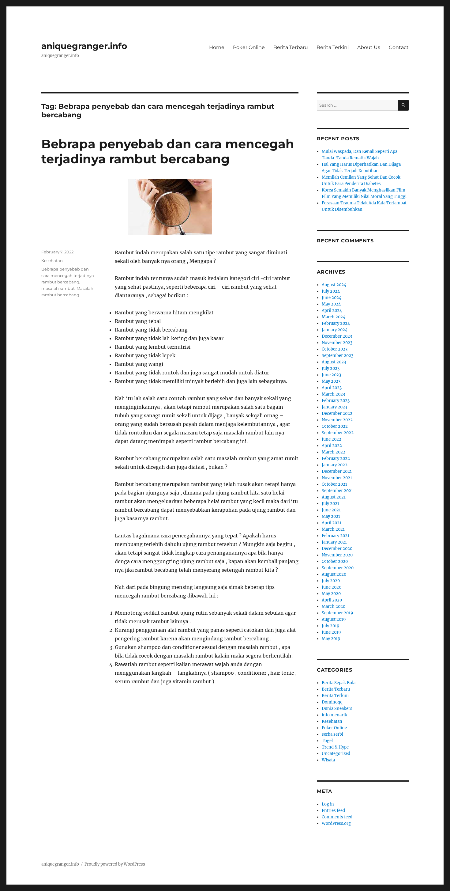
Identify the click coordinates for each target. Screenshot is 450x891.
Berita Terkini (333, 47)
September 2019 (337, 613)
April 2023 (332, 387)
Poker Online (249, 47)
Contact (399, 47)
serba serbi (332, 734)
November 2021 (337, 477)
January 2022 (334, 465)
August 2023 (334, 362)
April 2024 (332, 310)
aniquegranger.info (84, 46)
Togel (327, 740)
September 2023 (337, 355)
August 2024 (334, 284)
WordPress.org (336, 823)
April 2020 (332, 600)
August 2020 (334, 574)
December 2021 (337, 471)
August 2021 (334, 497)
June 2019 (331, 632)
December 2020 (337, 548)
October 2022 (335, 426)
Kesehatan (52, 260)
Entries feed (333, 810)
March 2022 (333, 452)
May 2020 (331, 593)
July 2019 (330, 625)
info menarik (334, 715)
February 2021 (335, 535)
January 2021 (334, 542)
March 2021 (333, 529)
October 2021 (334, 484)
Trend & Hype (335, 747)
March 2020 (333, 606)
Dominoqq (332, 702)
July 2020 (331, 580)
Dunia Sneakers (337, 708)
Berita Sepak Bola (338, 682)
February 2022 (336, 458)
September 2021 (337, 490)
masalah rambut (58, 288)
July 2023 (330, 368)
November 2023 (337, 342)
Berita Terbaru (290, 47)
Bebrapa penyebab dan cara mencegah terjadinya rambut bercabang (167, 151)
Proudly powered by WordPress (114, 864)
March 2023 (333, 394)
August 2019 (334, 619)
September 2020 (338, 568)
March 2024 (333, 317)
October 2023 (334, 349)
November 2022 (337, 420)
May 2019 (331, 638)
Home (216, 47)
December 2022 (337, 413)
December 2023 (337, 336)
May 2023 (331, 381)
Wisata (328, 760)
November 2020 (337, 555)
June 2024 (331, 297)
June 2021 (331, 510)
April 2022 (332, 445)
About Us (368, 47)
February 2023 (336, 400)
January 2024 (334, 329)
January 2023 (334, 407)
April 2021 (331, 522)
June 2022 (331, 439)
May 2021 (331, 516)
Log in (328, 804)
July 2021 (330, 503)
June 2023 (331, 374)
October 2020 (335, 561)
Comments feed (337, 817)
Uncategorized (336, 753)
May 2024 (331, 304)
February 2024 (336, 323)
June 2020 (331, 587)
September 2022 (338, 432)
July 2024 (331, 291)
